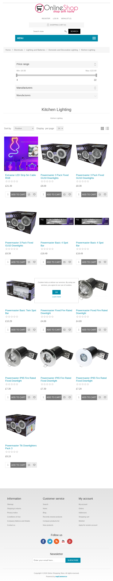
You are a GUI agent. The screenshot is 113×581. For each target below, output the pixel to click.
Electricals (18, 50)
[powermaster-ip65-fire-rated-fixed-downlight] (21, 356)
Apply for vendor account (88, 525)
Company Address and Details (18, 521)
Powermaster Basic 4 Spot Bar (54, 244)
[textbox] (50, 31)
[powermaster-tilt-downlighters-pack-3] (21, 424)
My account (83, 504)
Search (45, 504)
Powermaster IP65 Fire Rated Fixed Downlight (20, 379)
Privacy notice (12, 513)
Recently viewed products (52, 517)
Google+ (69, 541)
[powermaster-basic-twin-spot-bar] (21, 289)
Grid (102, 128)
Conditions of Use (14, 517)
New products (48, 525)
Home (8, 50)
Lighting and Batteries (35, 50)
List (107, 128)
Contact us (11, 525)
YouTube (63, 541)
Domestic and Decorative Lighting (63, 50)
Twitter (50, 541)
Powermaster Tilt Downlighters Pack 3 (21, 447)
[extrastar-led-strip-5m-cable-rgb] (21, 154)
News (45, 509)
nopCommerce (61, 577)
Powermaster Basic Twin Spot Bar (20, 312)
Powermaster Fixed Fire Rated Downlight (56, 312)
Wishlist (81, 521)
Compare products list (51, 521)
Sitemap (10, 504)
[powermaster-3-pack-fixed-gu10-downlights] (56, 154)
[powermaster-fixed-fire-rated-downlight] (92, 289)
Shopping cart (84, 517)
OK (56, 292)
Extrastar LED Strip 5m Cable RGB (20, 176)
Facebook (43, 541)
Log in (55, 19)
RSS (56, 541)
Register (46, 19)
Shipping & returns (14, 509)
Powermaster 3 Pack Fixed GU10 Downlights (54, 176)
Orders (81, 509)
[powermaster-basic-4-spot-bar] (56, 221)
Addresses (83, 513)
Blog (44, 513)
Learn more (56, 297)
